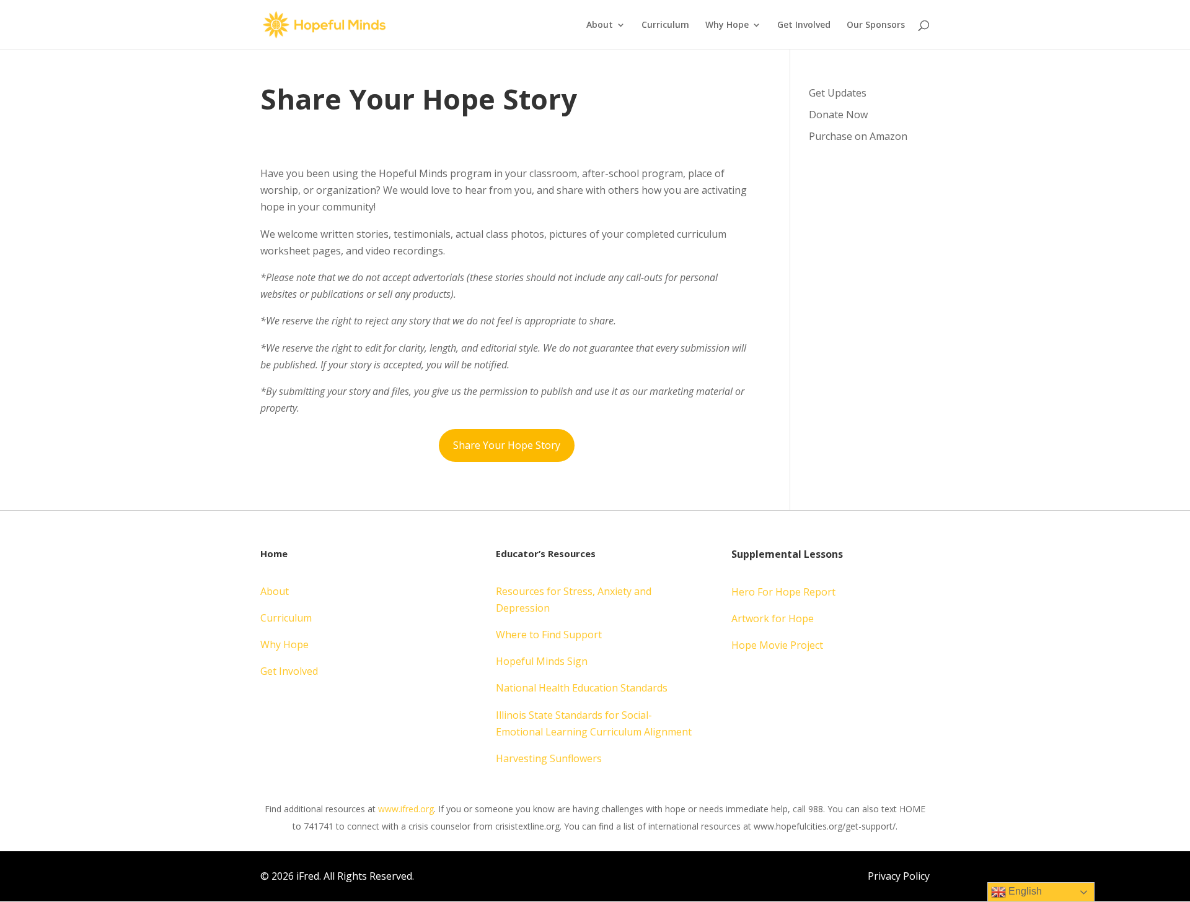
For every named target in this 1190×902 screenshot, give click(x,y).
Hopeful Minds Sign (542, 661)
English (1024, 891)
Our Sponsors (876, 25)
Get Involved (804, 25)
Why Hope (727, 25)
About (599, 25)
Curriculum (665, 25)
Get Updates (837, 93)
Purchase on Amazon (858, 136)
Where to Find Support (549, 634)
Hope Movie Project (777, 645)
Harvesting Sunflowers (549, 758)
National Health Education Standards (582, 688)
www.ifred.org (406, 809)
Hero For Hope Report (783, 592)
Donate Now (838, 114)
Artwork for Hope (772, 618)
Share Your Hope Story (506, 445)
